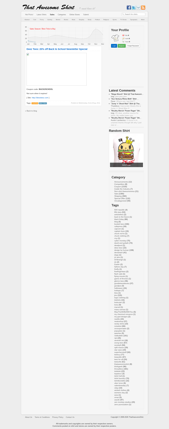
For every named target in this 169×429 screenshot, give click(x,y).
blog (116, 222)
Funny (42, 19)
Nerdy (89, 19)
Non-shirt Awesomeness (124, 191)
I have (127, 41)
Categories (62, 15)
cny (115, 238)
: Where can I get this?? (123, 101)
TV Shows (123, 19)
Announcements (121, 182)
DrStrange (118, 260)
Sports (115, 19)
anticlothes (118, 214)
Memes (58, 19)
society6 (117, 345)
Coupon (35, 103)
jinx (115, 295)
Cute (34, 19)
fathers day (119, 267)
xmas (116, 397)
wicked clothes (120, 390)
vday (116, 388)
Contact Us (70, 417)
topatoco (118, 374)
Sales (52, 15)
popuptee (118, 331)
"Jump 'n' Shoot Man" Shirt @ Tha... (126, 104)
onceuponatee (120, 328)
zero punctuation (121, 404)
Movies (66, 19)
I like (126, 35)
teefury (117, 355)
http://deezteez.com (40, 98)
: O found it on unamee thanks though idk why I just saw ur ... (126, 122)
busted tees (119, 224)
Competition (119, 184)
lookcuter (118, 302)
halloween (118, 288)
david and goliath (121, 243)
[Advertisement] (126, 68)
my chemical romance (123, 314)
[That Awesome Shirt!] (48, 9)
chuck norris (119, 233)
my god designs (121, 317)
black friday (119, 219)
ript (115, 338)
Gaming (49, 19)
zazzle (117, 400)
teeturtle (117, 362)
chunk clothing (120, 236)
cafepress (118, 226)
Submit (86, 15)
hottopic (117, 290)
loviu (116, 305)
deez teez (42, 103)
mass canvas (119, 309)
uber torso (118, 383)
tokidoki (117, 371)
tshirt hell (118, 376)
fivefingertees (120, 271)
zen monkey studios (122, 402)
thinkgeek (118, 366)
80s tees (117, 212)
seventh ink (119, 340)
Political (97, 19)
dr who (117, 257)
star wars (118, 350)
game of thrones (121, 279)
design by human (121, 250)
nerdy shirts (119, 324)
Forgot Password (133, 46)
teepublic (118, 357)
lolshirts (117, 300)
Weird (142, 19)
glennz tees (119, 281)
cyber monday (120, 241)
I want (127, 38)
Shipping (118, 196)
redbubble (118, 336)
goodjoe (117, 286)
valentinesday (120, 385)
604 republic (119, 210)
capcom (117, 229)
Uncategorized (120, 201)
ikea (116, 293)
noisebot (117, 326)
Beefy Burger (126, 165)
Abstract (27, 19)
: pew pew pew (119, 96)
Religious (106, 19)
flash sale (118, 274)
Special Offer (119, 198)
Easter (117, 264)
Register (121, 46)
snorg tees (118, 343)
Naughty (81, 19)
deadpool (118, 245)
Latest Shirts (41, 15)
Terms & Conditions (42, 417)
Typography (133, 19)
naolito (117, 319)
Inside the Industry (122, 189)
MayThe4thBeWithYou (123, 312)
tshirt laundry (119, 378)
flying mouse (119, 276)
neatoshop (118, 321)
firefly (116, 269)
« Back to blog (31, 111)
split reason (119, 347)
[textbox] (133, 14)
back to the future (121, 217)
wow (116, 395)
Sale (116, 194)
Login (114, 46)
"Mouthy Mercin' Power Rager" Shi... (126, 111)
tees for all (118, 359)
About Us (28, 417)
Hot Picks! (29, 15)
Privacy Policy (57, 417)
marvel (117, 307)
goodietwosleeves (121, 283)
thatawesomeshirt (121, 364)
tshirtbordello (119, 381)
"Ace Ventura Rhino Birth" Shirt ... (125, 99)
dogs (116, 255)
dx (115, 262)
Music (73, 19)
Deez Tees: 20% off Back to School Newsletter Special (57, 49)
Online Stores (74, 15)
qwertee (117, 333)
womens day (119, 393)
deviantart (118, 252)
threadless (118, 369)
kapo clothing (119, 298)
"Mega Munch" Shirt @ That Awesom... (127, 94)
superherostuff (120, 352)
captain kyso (119, 231)
